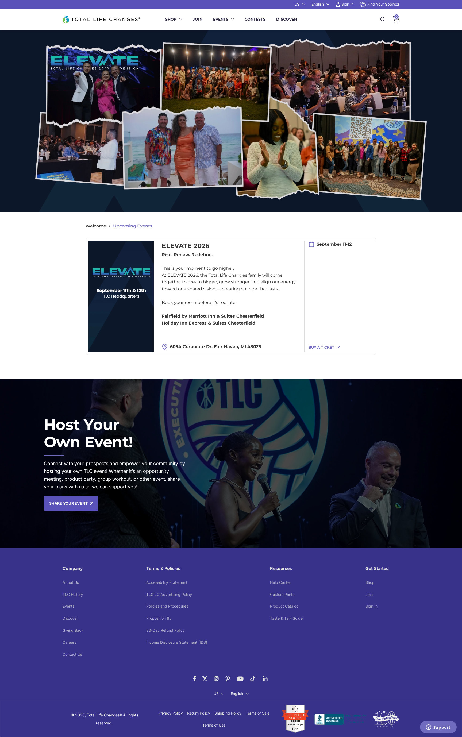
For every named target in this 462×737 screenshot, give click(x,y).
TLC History (73, 594)
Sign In (371, 606)
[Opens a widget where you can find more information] (438, 727)
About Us (71, 582)
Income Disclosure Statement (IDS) (176, 642)
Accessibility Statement (166, 582)
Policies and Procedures (167, 606)
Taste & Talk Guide (286, 618)
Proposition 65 (158, 618)
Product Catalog (284, 606)
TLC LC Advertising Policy (169, 594)
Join (197, 19)
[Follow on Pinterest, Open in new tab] (227, 678)
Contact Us (72, 654)
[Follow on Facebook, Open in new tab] (194, 678)
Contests (255, 19)
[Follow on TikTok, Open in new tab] (252, 678)
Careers (69, 642)
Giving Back (73, 630)
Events (220, 19)
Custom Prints (282, 594)
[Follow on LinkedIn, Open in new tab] (265, 678)
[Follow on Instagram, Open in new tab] (216, 678)
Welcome (96, 226)
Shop (170, 19)
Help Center (280, 582)
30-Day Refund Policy (165, 630)
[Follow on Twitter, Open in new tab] (205, 678)
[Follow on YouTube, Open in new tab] (240, 678)
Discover (286, 19)
